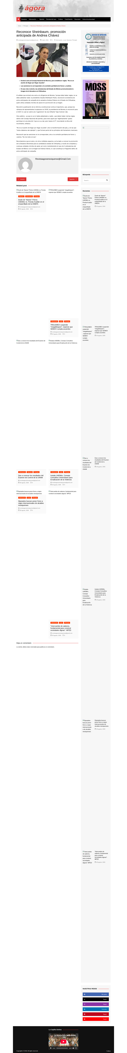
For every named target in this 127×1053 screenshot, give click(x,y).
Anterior (22, 179)
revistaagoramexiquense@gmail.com (28, 40)
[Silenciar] (73, 1048)
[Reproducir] (51, 1048)
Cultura (60, 19)
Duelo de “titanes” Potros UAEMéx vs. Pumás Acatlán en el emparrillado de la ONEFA (31, 202)
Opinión (41, 19)
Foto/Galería (68, 19)
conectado (33, 647)
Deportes (21, 196)
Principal (74, 40)
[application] (63, 1041)
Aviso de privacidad (89, 19)
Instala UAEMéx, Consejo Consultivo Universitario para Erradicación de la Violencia (61, 478)
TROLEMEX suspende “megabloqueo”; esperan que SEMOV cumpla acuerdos (61, 327)
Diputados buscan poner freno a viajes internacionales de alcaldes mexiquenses (31, 503)
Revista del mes (51, 19)
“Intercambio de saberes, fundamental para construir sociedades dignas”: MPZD (60, 628)
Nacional (69, 40)
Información (32, 19)
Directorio (77, 19)
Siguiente (72, 179)
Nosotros (24, 19)
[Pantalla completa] (76, 1048)
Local (64, 40)
